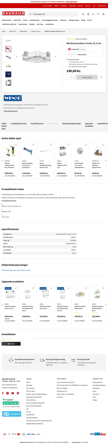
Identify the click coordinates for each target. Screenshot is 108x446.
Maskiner (63, 20)
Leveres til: (75, 49)
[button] (11, 344)
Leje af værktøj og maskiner (65, 382)
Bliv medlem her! (71, 2)
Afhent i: (74, 54)
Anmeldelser (102, 123)
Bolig (83, 20)
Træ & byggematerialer (50, 20)
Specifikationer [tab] (10, 229)
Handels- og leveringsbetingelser (36, 394)
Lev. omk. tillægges (10, 175)
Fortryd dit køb (31, 400)
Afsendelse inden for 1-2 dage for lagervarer (56, 364)
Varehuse (64, 6)
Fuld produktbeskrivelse (11, 111)
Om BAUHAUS (30, 415)
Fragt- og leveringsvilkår (34, 397)
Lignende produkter (89, 124)
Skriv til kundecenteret (9, 385)
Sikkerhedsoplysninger (71, 123)
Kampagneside (97, 382)
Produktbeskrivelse (19, 123)
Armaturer (96, 394)
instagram (7, 393)
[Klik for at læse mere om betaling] (25, 434)
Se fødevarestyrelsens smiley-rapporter (39, 421)
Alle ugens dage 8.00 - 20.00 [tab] (11, 380)
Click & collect (30, 391)
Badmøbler (23, 31)
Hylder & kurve (35, 31)
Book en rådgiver (62, 388)
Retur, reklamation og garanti (35, 403)
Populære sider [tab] (98, 379)
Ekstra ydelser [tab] (61, 379)
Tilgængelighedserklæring (34, 424)
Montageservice (62, 391)
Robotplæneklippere (99, 385)
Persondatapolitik (31, 418)
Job (94, 6)
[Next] (55, 56)
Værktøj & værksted (9, 24)
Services (87, 6)
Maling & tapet (74, 20)
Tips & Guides (47, 6)
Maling (95, 400)
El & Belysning (34, 20)
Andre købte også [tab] (11, 138)
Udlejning (72, 6)
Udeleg (31, 24)
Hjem (3, 31)
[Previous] (17, 56)
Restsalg (40, 24)
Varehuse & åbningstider (10, 388)
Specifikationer (37, 123)
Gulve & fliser (6, 20)
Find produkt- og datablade (65, 394)
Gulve (94, 391)
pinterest (17, 393)
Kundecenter (102, 6)
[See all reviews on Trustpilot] (11, 402)
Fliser (94, 397)
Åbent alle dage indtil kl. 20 (23, 363)
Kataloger (29, 385)
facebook (3, 393)
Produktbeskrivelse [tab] (13, 189)
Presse (28, 412)
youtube (12, 393)
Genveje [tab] (28, 379)
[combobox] (53, 14)
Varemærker (49, 24)
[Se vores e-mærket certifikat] (11, 414)
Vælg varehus (82, 54)
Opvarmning (23, 24)
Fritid (90, 20)
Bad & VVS (17, 20)
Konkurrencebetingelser (34, 406)
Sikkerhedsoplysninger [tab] (15, 265)
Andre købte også (4, 126)
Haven (25, 20)
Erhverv (80, 6)
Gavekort (60, 397)
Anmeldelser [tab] (9, 334)
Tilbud (56, 6)
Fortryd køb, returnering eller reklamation (86, 364)
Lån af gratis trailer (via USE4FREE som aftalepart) (72, 385)
